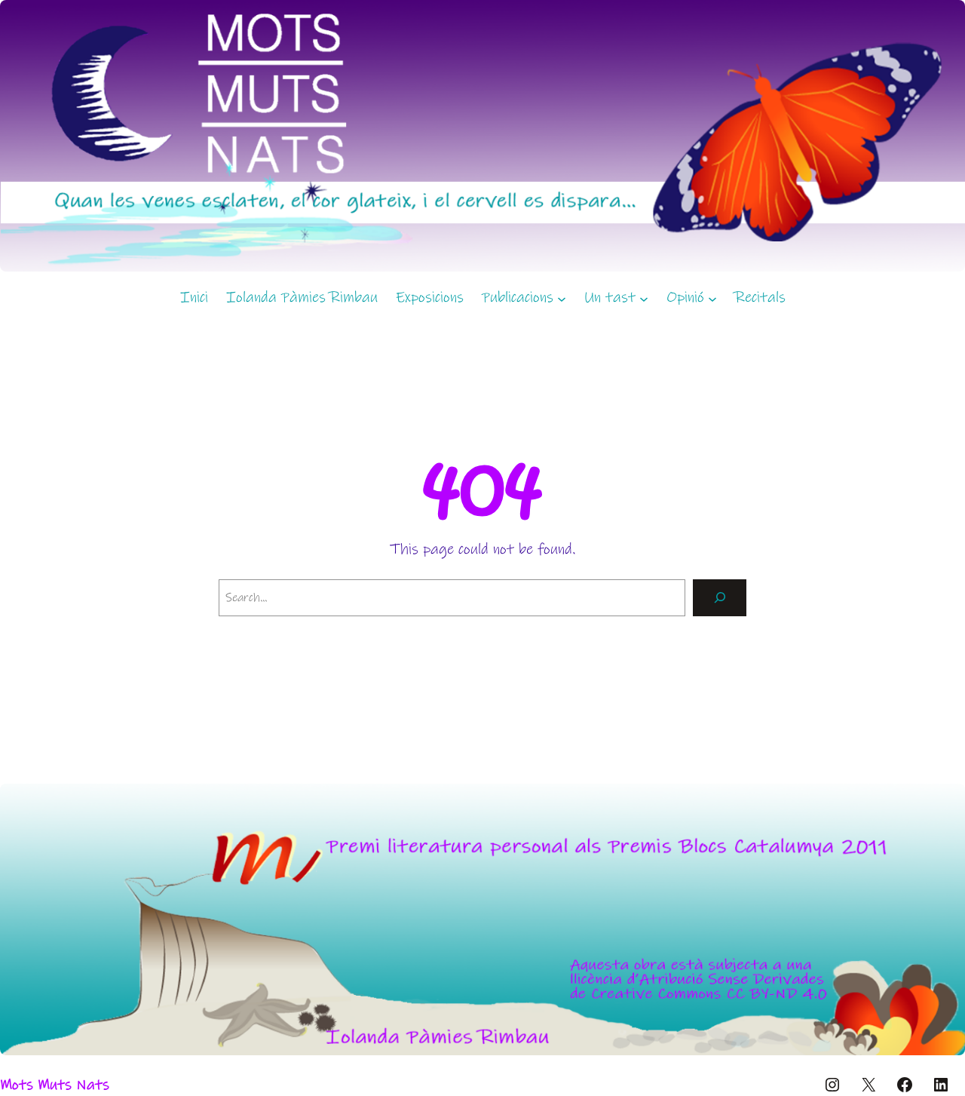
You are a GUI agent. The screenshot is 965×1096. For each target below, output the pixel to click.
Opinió (685, 297)
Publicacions (517, 297)
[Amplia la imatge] (945, 803)
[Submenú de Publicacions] (561, 297)
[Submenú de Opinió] (712, 297)
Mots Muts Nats (54, 1085)
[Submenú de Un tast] (643, 297)
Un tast (610, 297)
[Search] (719, 597)
